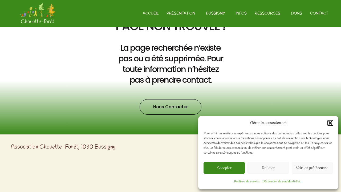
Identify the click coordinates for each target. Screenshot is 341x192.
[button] (330, 123)
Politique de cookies (247, 181)
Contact (319, 13)
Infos (241, 13)
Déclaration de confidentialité (281, 181)
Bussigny (215, 13)
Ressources (267, 13)
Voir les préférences (312, 168)
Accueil (151, 13)
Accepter (224, 168)
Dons (296, 13)
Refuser (268, 168)
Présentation (181, 13)
